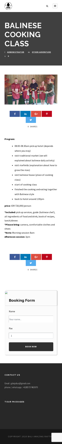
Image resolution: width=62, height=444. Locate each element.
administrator (15, 52)
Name (12, 311)
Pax (10, 328)
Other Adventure (41, 52)
